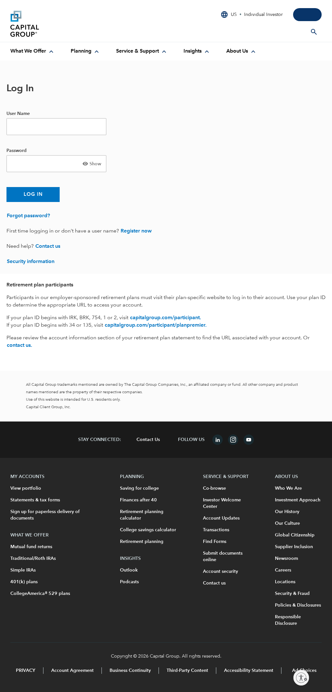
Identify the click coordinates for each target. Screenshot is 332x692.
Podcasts (129, 582)
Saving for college (139, 488)
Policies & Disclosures (298, 605)
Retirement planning (141, 541)
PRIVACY (25, 670)
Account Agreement (72, 670)
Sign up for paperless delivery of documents (45, 515)
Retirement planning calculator (141, 515)
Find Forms (214, 541)
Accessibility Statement (248, 670)
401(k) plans (24, 582)
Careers (283, 570)
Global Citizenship (294, 535)
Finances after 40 (138, 500)
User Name (18, 113)
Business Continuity (130, 670)
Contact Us (148, 439)
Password (16, 150)
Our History (287, 512)
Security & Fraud (292, 593)
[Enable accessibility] (301, 678)
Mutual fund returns (31, 547)
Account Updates (221, 518)
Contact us (214, 583)
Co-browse (214, 488)
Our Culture (287, 523)
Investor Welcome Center (222, 503)
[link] (28, 216)
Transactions (216, 530)
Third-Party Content (187, 670)
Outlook (129, 570)
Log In (33, 194)
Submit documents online (223, 556)
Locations (285, 582)
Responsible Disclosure (288, 620)
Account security (220, 571)
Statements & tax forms (35, 500)
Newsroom (286, 558)
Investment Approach (297, 500)
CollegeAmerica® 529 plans (40, 593)
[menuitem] (33, 51)
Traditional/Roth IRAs (33, 558)
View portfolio (25, 488)
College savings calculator (148, 530)
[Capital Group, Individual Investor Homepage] (59, 24)
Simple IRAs (23, 570)
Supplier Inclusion (294, 547)
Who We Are (288, 488)
